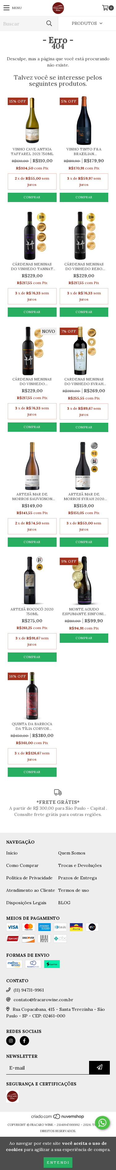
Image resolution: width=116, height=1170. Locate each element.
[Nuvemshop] (58, 1119)
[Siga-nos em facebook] (24, 1040)
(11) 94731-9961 (29, 990)
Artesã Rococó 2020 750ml (32, 611)
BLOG (64, 902)
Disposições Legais (26, 902)
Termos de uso (73, 890)
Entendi (58, 1162)
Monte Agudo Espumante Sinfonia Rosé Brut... (84, 611)
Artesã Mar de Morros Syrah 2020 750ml (84, 496)
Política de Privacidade (29, 878)
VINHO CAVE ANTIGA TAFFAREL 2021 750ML (32, 151)
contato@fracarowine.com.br (43, 999)
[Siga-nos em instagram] (10, 1040)
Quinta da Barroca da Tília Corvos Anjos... (32, 726)
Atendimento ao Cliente (30, 890)
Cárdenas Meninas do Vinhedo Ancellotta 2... (32, 381)
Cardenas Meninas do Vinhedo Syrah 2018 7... (84, 381)
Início (12, 853)
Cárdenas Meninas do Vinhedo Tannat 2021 (32, 266)
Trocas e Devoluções (80, 865)
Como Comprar (22, 865)
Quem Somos (71, 853)
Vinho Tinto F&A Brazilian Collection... (84, 151)
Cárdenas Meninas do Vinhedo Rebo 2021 (84, 266)
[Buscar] (49, 23)
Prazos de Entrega (77, 878)
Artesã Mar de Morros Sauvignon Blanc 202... (32, 496)
